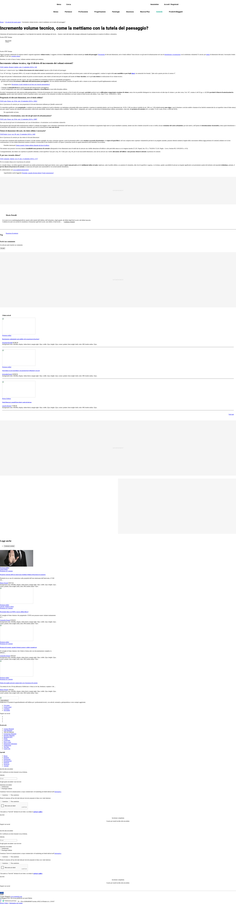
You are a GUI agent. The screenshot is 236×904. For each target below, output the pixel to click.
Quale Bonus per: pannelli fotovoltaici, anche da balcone (17, 402)
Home (2, 22)
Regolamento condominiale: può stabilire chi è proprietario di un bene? (20, 339)
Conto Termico (78, 16)
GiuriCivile (7, 748)
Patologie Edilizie (7, 788)
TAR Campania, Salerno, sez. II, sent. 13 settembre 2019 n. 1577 (19, 159)
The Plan (6, 747)
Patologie (116, 12)
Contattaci (7, 708)
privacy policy (38, 812)
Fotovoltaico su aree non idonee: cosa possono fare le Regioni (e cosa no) (21, 370)
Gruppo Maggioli (9, 729)
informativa (57, 791)
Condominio (110, 16)
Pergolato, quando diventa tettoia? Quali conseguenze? (38, 173)
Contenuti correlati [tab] (9, 546)
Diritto (5, 739)
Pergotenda (101, 54)
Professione (83, 12)
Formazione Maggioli (10, 734)
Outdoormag (7, 745)
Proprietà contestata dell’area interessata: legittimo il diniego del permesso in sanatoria (23, 574)
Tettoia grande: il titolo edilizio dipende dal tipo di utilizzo (32, 145)
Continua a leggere (69, 222)
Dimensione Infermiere (10, 744)
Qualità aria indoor (167, 16)
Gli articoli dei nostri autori (13, 22)
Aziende (159, 12)
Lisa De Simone (6, 406)
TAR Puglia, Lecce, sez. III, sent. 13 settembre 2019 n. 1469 (17, 134)
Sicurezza (130, 12)
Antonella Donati (7, 374)
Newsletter (7, 710)
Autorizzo (5, 795)
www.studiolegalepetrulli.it (21, 170)
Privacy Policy (4, 903)
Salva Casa (91, 16)
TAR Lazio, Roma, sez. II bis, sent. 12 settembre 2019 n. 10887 (18, 119)
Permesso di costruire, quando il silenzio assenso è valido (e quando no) (18, 647)
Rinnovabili (142, 16)
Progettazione (100, 12)
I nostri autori (7, 707)
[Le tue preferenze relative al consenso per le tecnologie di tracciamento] (9, 901)
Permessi (68, 12)
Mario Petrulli (8, 40)
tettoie (208, 54)
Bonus (55, 12)
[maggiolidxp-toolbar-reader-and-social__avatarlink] (3, 41)
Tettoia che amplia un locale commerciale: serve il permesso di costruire (19, 683)
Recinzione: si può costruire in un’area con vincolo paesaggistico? (31, 84)
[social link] (3, 215)
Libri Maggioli (8, 730)
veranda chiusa (15, 56)
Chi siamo (7, 705)
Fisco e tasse (7, 742)
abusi (133, 73)
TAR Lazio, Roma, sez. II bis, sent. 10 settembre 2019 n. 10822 (18, 101)
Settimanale (5, 787)
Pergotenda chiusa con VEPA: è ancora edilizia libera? (14, 611)
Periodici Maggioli (9, 735)
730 (100, 16)
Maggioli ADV (8, 737)
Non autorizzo (15, 795)
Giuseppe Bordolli (7, 342)
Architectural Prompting (127, 16)
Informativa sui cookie (15, 903)
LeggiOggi (7, 740)
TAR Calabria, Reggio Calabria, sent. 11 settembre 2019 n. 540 (18, 67)
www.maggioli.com (16, 896)
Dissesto (154, 16)
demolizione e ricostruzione (173, 54)
